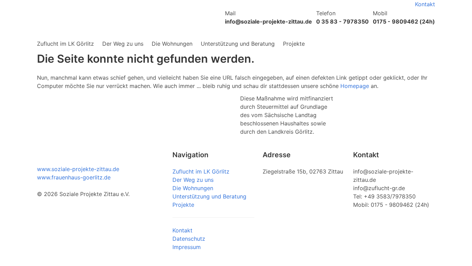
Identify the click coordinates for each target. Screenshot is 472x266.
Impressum (186, 246)
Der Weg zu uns (122, 43)
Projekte (294, 43)
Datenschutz (188, 238)
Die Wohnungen (172, 43)
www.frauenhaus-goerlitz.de (74, 177)
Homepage (354, 85)
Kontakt (425, 4)
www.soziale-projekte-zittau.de (78, 169)
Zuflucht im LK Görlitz (65, 43)
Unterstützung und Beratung (238, 43)
